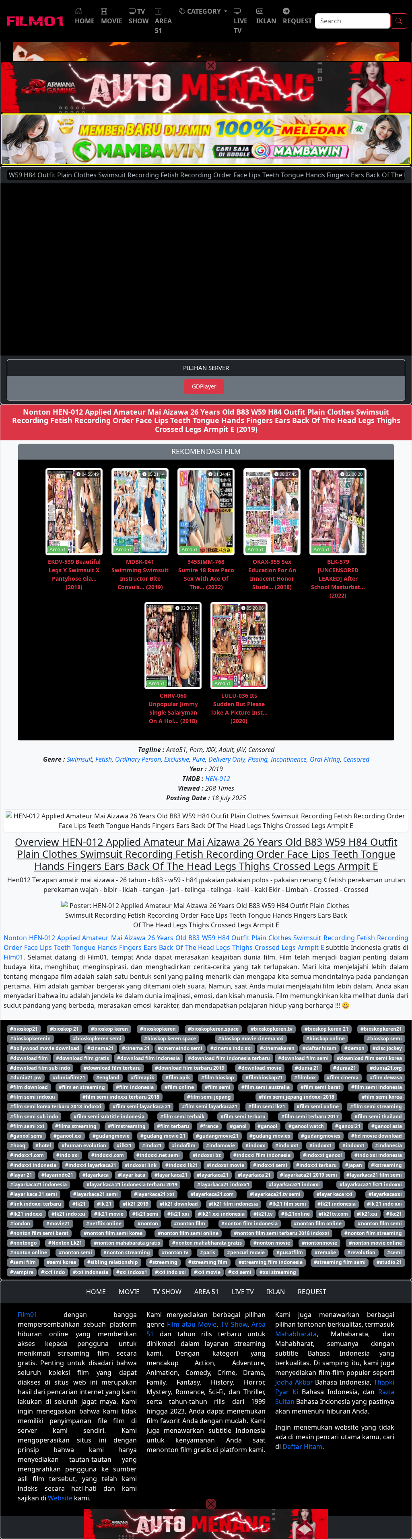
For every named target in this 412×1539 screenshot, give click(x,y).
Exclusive (176, 759)
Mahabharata (296, 1333)
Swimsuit (79, 759)
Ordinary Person (138, 759)
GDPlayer (204, 386)
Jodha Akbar (294, 1382)
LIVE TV (243, 1291)
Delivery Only (226, 759)
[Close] (211, 65)
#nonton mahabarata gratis (127, 1242)
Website (60, 1498)
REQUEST (312, 1291)
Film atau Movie (191, 1324)
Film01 (13, 957)
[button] (203, 11)
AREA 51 (206, 1291)
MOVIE (129, 1291)
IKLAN (276, 1291)
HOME (96, 1291)
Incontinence (289, 759)
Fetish (103, 759)
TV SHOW (166, 1291)
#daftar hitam (319, 1048)
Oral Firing (325, 759)
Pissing (258, 759)
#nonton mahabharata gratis (207, 1242)
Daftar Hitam (302, 1446)
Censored (356, 759)
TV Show (234, 1324)
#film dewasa (386, 1077)
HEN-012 (217, 778)
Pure (198, 759)
